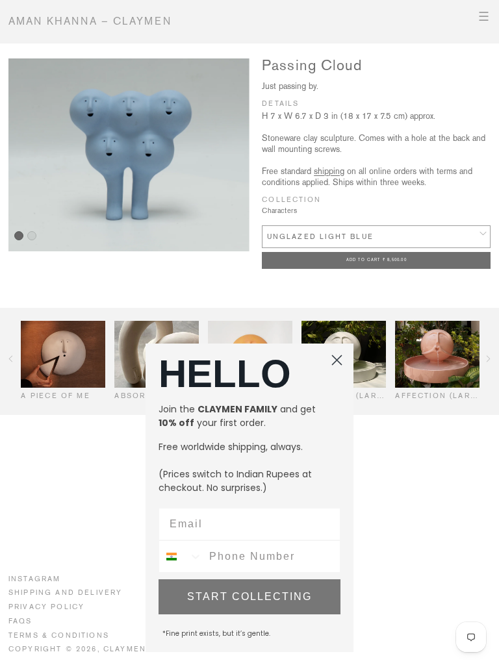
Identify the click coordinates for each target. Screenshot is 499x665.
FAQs (20, 620)
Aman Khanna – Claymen (90, 21)
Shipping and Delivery (65, 592)
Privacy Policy (46, 606)
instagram (34, 578)
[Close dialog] (337, 360)
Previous (10, 358)
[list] (129, 154)
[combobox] (181, 556)
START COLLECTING (249, 596)
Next (488, 358)
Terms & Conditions (58, 635)
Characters (279, 211)
